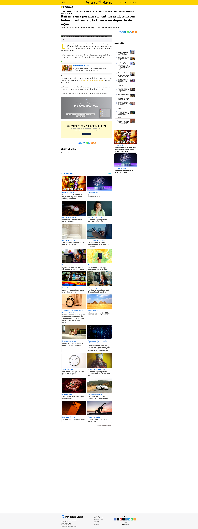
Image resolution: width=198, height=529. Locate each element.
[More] (136, 32)
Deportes (121, 7)
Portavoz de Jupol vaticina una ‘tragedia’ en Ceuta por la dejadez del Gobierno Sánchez (123, 74)
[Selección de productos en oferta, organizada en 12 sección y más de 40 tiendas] (86, 99)
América (96, 7)
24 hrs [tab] (116, 47)
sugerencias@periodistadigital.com (68, 526)
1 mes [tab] (127, 47)
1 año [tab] (132, 47)
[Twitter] (122, 32)
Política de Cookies (98, 519)
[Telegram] (130, 32)
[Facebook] (120, 2)
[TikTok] (128, 2)
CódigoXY (134, 7)
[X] (118, 519)
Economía (105, 7)
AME (136, 2)
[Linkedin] (125, 32)
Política (100, 7)
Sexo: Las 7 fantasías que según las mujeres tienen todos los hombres (123, 89)
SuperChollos (104, 110)
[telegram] (129, 519)
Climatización (70, 114)
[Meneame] (133, 32)
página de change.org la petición (92, 80)
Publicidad (96, 521)
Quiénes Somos (97, 523)
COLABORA (86, 134)
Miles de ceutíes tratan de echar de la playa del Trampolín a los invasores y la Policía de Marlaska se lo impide (123, 97)
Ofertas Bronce (105, 116)
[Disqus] (86, 449)
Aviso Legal (96, 516)
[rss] (134, 519)
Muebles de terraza (89, 114)
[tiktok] (123, 519)
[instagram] (126, 519)
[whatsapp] (133, 2)
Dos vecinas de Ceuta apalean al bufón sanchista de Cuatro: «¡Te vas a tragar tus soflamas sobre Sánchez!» (123, 82)
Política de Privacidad (99, 517)
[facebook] (115, 519)
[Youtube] (125, 2)
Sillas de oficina (80, 116)
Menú (63, 2)
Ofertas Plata (104, 114)
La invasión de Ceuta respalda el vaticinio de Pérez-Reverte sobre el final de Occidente (123, 121)
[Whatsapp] (128, 32)
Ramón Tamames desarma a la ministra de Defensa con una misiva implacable (123, 52)
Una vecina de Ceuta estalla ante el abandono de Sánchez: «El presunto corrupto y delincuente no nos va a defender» (124, 105)
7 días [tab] (121, 47)
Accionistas (96, 524)
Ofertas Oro (104, 112)
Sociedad (68, 7)
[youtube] (121, 519)
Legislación (128, 7)
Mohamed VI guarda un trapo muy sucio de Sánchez (123, 59)
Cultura (116, 7)
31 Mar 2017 (74, 32)
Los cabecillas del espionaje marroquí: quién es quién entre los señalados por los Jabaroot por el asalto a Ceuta (123, 114)
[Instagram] (130, 2)
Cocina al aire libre (79, 114)
